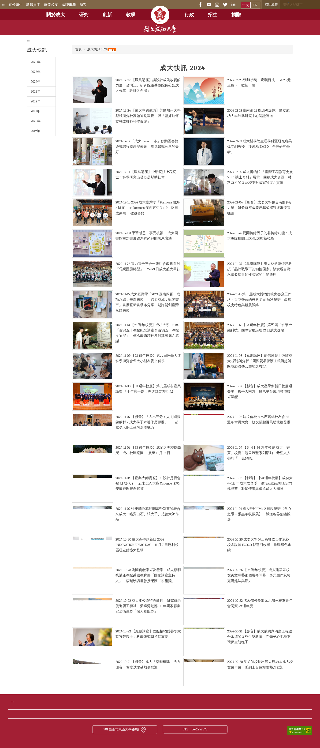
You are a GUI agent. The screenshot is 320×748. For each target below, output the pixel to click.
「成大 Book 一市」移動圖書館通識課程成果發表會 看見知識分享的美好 (147, 146)
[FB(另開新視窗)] (200, 4)
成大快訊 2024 (97, 49)
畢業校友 (51, 5)
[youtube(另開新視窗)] (209, 4)
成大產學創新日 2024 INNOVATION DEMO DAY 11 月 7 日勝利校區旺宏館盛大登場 (147, 544)
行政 (189, 14)
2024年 (36, 82)
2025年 (36, 72)
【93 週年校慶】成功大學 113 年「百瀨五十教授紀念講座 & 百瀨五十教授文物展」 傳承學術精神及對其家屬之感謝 (147, 333)
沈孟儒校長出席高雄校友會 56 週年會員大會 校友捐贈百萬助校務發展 (258, 419)
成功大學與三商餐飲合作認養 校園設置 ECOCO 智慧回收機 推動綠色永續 (260, 544)
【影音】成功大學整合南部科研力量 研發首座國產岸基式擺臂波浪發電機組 (260, 207)
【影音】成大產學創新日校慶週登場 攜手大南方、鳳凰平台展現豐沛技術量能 (259, 391)
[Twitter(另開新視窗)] (225, 4)
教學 (130, 14)
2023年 (35, 92)
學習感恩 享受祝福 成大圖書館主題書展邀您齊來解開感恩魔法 (146, 236)
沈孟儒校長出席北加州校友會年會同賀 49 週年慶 (260, 603)
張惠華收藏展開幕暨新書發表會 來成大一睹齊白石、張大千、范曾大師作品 (149, 514)
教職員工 (33, 5)
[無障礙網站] (299, 730)
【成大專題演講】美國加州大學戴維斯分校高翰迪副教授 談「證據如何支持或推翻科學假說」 (148, 115)
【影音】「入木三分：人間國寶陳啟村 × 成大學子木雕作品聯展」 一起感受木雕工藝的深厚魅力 (147, 422)
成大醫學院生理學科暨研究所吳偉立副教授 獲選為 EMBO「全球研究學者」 (259, 146)
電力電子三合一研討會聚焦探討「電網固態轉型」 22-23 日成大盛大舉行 (147, 266)
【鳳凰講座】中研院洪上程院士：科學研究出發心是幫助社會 (145, 174)
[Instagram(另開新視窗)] (217, 4)
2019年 (35, 131)
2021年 (35, 111)
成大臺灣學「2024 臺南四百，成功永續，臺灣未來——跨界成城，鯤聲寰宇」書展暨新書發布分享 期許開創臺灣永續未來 (147, 302)
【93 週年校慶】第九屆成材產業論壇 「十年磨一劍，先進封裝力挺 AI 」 (148, 389)
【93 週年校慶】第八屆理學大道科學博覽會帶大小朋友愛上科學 (148, 358)
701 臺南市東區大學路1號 (121, 729)
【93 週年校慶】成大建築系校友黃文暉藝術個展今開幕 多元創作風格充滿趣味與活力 (258, 575)
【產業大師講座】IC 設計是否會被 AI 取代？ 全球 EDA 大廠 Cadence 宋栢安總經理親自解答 (148, 483)
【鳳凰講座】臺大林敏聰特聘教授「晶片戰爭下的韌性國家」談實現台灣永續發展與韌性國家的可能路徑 (259, 269)
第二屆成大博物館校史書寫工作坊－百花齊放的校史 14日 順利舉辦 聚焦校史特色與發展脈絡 (259, 299)
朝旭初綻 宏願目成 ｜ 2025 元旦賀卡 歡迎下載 (259, 82)
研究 (84, 14)
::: (3, 5)
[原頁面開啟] (160, 11)
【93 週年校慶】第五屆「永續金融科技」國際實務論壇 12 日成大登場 (259, 327)
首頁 (78, 49)
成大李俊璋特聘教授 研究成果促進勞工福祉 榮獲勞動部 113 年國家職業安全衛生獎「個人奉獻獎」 (148, 605)
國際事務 (69, 5)
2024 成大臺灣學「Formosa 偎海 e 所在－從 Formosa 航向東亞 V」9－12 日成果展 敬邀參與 (147, 207)
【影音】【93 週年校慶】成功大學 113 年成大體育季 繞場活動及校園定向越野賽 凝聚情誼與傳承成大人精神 (260, 483)
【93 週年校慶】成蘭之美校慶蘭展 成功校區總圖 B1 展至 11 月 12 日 (148, 450)
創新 (107, 14)
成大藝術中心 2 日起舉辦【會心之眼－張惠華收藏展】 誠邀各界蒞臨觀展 (259, 514)
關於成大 (55, 14)
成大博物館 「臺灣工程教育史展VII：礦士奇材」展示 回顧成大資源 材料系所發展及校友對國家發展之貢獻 (260, 177)
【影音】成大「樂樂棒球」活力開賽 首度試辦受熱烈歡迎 (147, 664)
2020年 (36, 121)
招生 (212, 14)
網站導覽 (271, 5)
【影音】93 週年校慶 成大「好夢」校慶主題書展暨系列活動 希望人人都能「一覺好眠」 (258, 452)
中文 (245, 5)
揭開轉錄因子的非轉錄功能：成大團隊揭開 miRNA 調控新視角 (259, 236)
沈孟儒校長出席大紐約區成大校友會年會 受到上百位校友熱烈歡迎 (260, 664)
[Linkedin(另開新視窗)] (233, 4)
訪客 (83, 5)
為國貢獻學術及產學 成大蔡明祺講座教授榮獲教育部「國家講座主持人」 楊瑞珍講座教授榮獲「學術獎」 (148, 575)
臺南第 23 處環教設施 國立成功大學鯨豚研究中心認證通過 (258, 113)
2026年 (36, 62)
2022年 (36, 101)
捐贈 (236, 14)
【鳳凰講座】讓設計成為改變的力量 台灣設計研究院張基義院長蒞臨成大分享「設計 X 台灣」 (148, 85)
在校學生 (15, 5)
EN (255, 5)
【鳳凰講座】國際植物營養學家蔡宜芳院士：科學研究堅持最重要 (148, 634)
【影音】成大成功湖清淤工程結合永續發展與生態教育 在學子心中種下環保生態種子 (259, 636)
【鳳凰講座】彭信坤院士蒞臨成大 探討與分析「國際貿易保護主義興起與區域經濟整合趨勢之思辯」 (259, 360)
